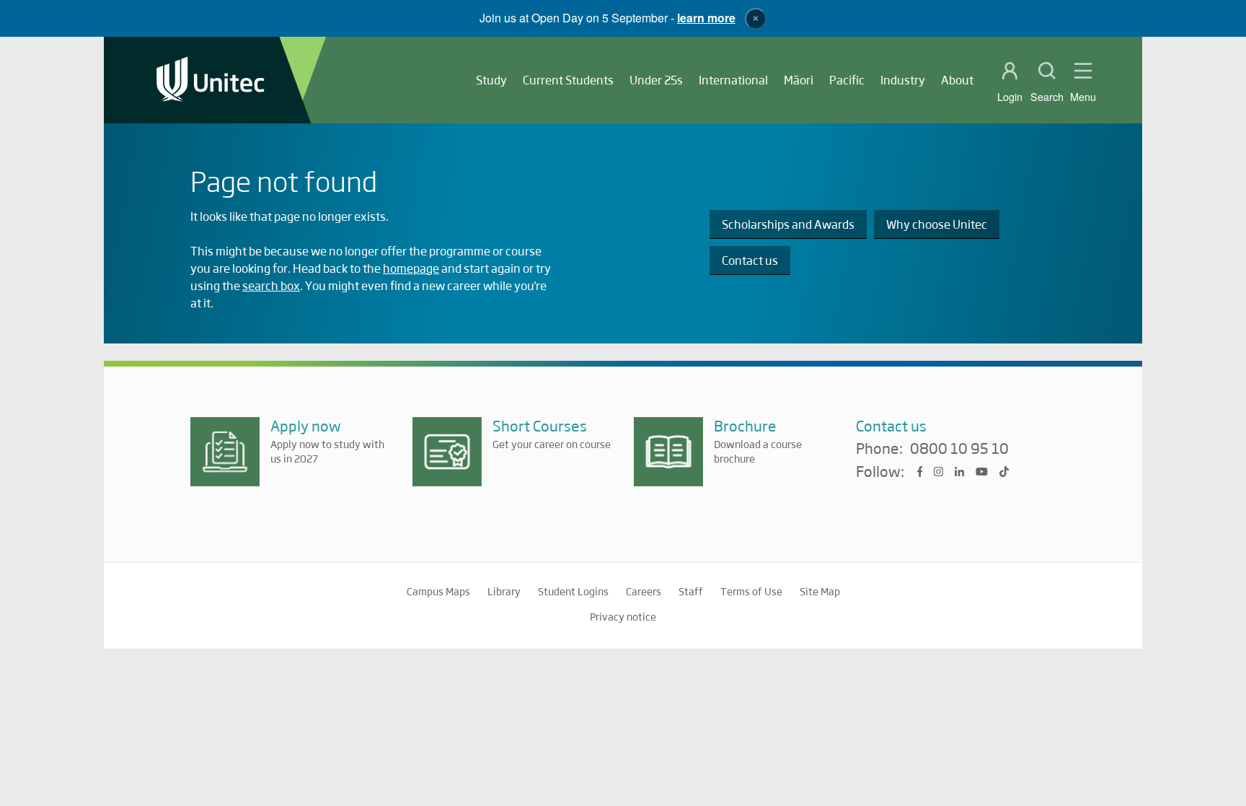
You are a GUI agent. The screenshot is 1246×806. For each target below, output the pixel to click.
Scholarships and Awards (788, 224)
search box (271, 285)
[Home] (210, 80)
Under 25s (656, 79)
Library (504, 591)
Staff (691, 591)
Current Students (568, 79)
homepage (411, 268)
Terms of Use (751, 591)
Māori (798, 79)
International (733, 79)
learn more (706, 17)
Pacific (847, 79)
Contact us (750, 260)
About (957, 79)
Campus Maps (438, 591)
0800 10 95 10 (959, 448)
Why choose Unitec (936, 224)
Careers (643, 591)
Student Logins (573, 591)
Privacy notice (623, 616)
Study (491, 79)
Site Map (820, 591)
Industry (902, 79)
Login (1009, 96)
